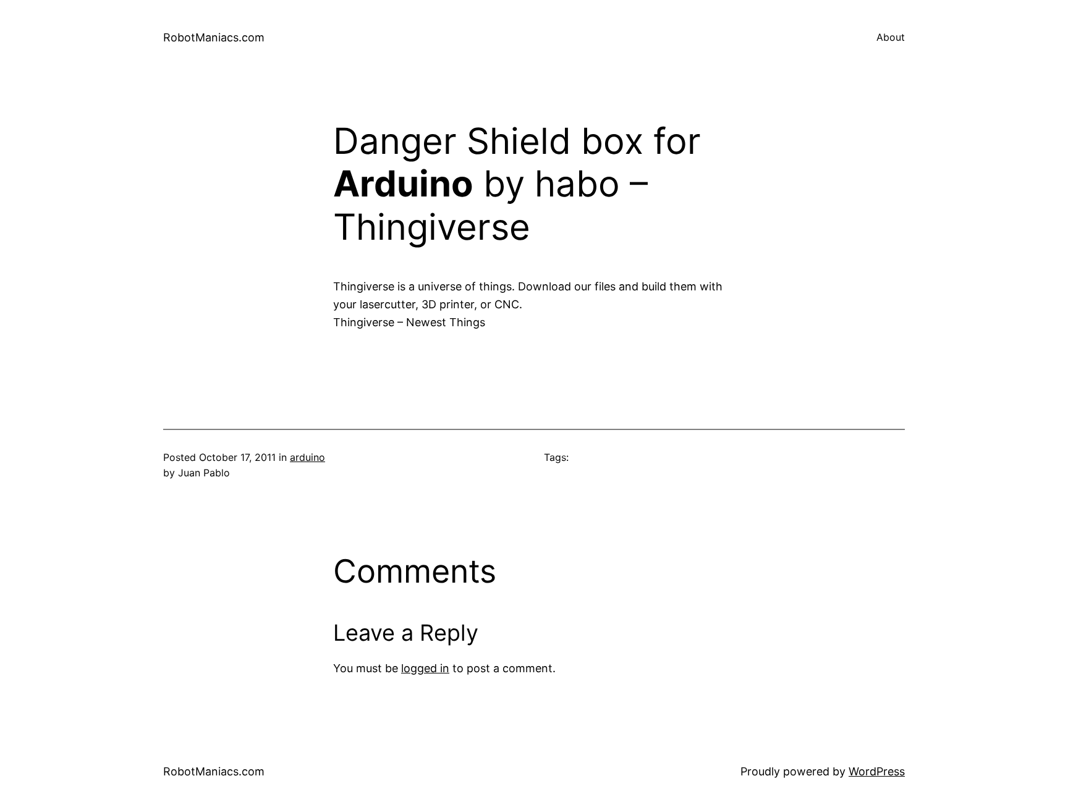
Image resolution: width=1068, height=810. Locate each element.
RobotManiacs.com (214, 37)
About (890, 37)
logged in (425, 668)
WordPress (877, 771)
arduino (307, 457)
